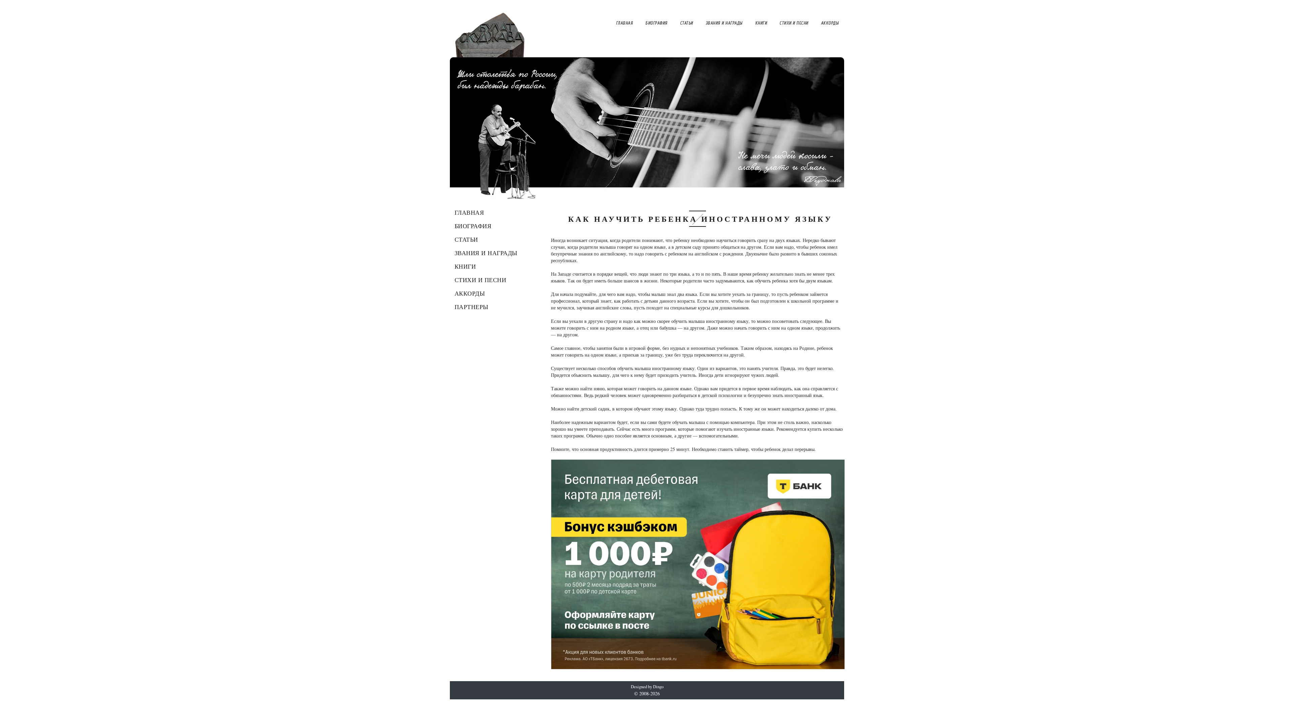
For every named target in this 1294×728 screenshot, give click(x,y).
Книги (465, 266)
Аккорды (470, 293)
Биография (473, 226)
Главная (469, 212)
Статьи (466, 239)
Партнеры (472, 307)
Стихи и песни (480, 280)
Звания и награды (486, 253)
